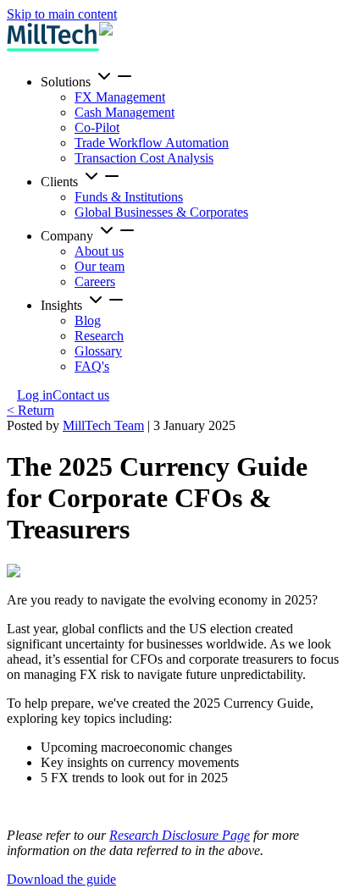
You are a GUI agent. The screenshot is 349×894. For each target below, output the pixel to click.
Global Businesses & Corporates (161, 212)
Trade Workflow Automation (152, 142)
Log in (35, 395)
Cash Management (124, 112)
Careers (95, 281)
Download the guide (61, 879)
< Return (30, 410)
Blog (88, 320)
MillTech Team (103, 425)
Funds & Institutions (129, 197)
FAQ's (92, 366)
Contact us (81, 395)
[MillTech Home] (53, 37)
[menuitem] (191, 116)
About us (99, 251)
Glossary (98, 351)
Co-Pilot (97, 127)
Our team (100, 266)
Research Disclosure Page (179, 835)
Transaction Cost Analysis (144, 158)
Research (99, 335)
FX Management (120, 97)
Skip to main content (62, 14)
